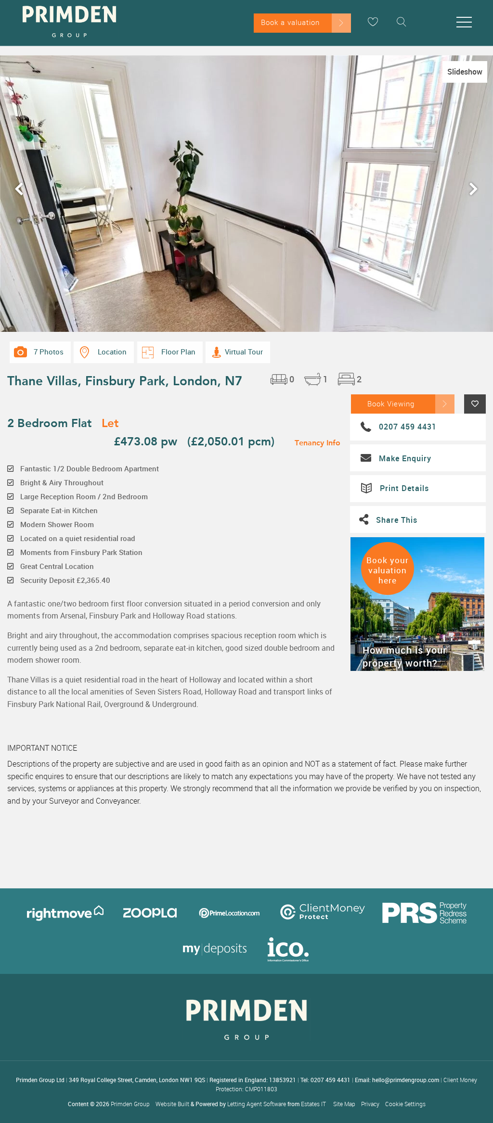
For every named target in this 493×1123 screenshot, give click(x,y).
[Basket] (372, 21)
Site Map (344, 1104)
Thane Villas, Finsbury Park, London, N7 (124, 380)
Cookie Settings (405, 1104)
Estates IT (313, 1104)
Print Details (404, 488)
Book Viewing (391, 403)
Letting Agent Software (256, 1104)
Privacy (370, 1104)
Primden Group (130, 1104)
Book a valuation (290, 22)
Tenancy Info (317, 442)
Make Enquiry (405, 458)
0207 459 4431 (408, 426)
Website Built (172, 1104)
